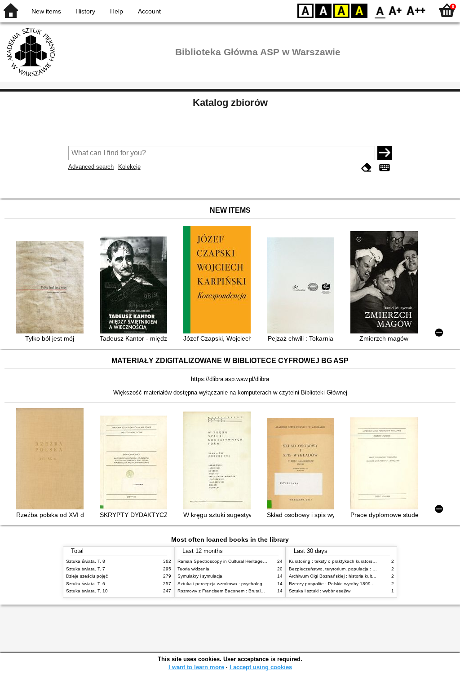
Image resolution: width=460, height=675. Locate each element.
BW (323, 10)
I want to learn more (196, 667)
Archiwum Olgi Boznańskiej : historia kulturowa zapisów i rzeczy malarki (362, 576)
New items (46, 11)
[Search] (384, 153)
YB (341, 10)
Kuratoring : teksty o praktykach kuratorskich (334, 561)
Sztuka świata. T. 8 (85, 561)
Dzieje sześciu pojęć (87, 576)
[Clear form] (366, 167)
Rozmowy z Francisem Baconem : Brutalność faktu (229, 590)
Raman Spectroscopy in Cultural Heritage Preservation (233, 561)
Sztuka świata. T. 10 (87, 590)
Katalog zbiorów (230, 102)
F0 (380, 10)
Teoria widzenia (193, 568)
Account (149, 11)
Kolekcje (129, 166)
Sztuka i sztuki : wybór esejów (319, 590)
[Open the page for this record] (52, 288)
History (85, 11)
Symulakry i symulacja (199, 576)
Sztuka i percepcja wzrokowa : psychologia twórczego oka (237, 583)
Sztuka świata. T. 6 (85, 583)
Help (116, 11)
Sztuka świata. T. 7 (85, 568)
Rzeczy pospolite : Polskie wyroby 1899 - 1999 (337, 583)
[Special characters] (384, 167)
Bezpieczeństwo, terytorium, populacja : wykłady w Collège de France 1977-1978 (373, 568)
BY (359, 10)
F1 (395, 10)
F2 (416, 10)
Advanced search (91, 166)
